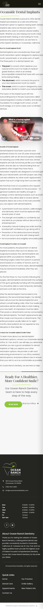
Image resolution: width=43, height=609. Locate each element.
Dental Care (7, 583)
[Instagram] (12, 525)
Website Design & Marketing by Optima (20, 606)
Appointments (8, 588)
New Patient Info (29, 588)
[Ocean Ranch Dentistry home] (19, 469)
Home (4, 579)
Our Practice (27, 579)
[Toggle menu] (39, 4)
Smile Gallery (27, 583)
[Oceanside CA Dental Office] (5, 7)
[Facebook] (6, 525)
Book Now (13, 404)
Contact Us (7, 593)
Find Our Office (29, 403)
